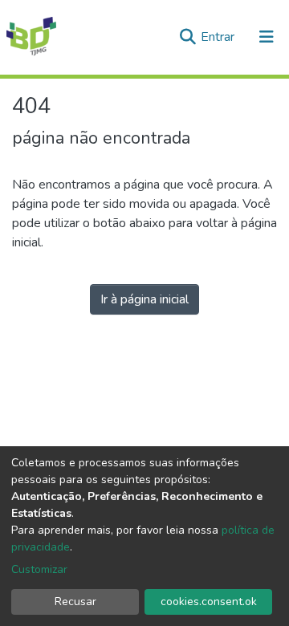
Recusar (75, 601)
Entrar (219, 37)
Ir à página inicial (144, 299)
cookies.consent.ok (209, 601)
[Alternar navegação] (266, 37)
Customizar (39, 569)
